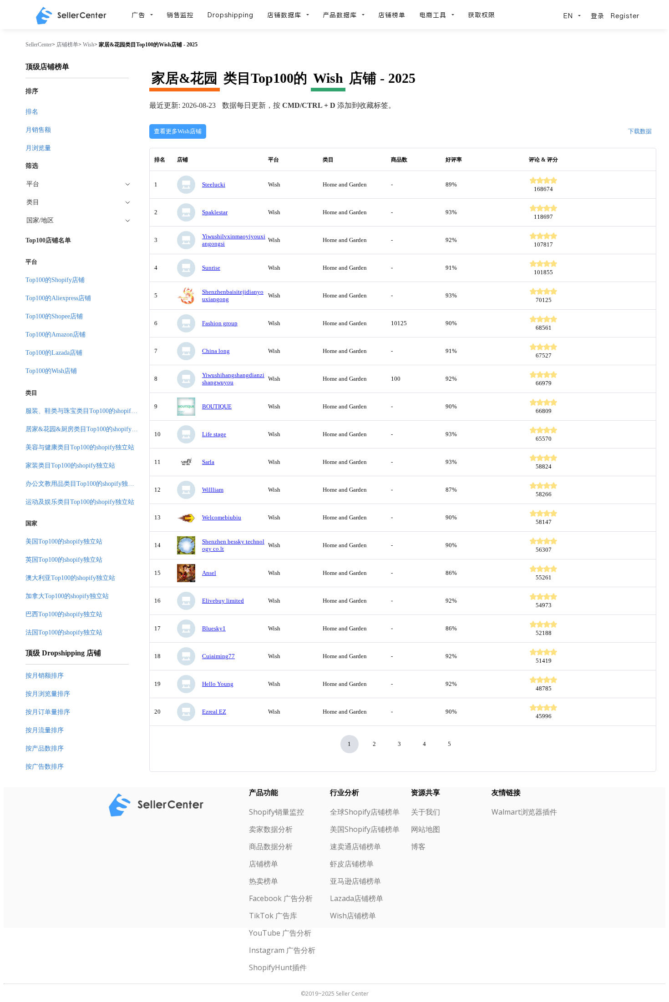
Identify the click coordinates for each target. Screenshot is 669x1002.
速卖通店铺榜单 (355, 846)
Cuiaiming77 (218, 656)
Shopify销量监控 (276, 812)
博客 (418, 846)
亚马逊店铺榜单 (355, 881)
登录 (597, 15)
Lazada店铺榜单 (356, 898)
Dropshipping (230, 15)
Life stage (214, 434)
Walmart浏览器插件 (524, 812)
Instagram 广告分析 (282, 950)
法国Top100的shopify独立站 (63, 632)
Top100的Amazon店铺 (55, 334)
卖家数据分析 (271, 829)
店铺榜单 (391, 15)
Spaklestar (215, 212)
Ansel (209, 572)
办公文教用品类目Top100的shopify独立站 (83, 483)
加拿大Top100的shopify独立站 (67, 596)
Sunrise (211, 267)
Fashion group (220, 323)
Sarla (208, 461)
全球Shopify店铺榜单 (365, 812)
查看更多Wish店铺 (178, 131)
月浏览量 (38, 148)
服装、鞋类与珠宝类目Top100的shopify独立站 (89, 411)
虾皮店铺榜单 (352, 864)
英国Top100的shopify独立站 (63, 559)
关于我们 (425, 812)
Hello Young (217, 683)
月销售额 (38, 129)
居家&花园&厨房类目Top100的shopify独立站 (88, 429)
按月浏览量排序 (47, 693)
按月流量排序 (44, 730)
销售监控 (180, 15)
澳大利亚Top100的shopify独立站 (70, 577)
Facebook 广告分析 (281, 898)
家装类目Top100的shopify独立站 (70, 465)
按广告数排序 (44, 766)
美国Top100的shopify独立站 (63, 541)
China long (216, 350)
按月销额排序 (44, 675)
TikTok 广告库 (273, 916)
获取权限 (481, 15)
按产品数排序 (44, 748)
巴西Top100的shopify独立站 (63, 614)
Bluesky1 (214, 628)
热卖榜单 (263, 881)
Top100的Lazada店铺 (53, 352)
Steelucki (213, 184)
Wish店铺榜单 (353, 916)
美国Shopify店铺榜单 (365, 829)
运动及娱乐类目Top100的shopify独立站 (79, 501)
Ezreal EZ (214, 711)
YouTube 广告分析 (280, 933)
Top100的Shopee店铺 (54, 316)
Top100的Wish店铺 (51, 371)
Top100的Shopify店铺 (55, 280)
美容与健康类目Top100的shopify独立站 (79, 447)
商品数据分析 (271, 846)
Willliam (212, 489)
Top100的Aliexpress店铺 (58, 298)
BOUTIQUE (217, 406)
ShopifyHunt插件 (278, 967)
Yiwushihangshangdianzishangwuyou (233, 379)
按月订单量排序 (47, 712)
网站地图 (425, 829)
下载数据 (640, 131)
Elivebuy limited (223, 600)
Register (625, 15)
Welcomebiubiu (221, 517)
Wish (88, 44)
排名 (31, 111)
